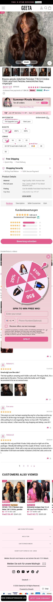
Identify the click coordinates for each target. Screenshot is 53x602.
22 (26, 140)
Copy (44, 103)
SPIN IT (26, 339)
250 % (16, 131)
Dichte (5, 127)
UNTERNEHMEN (26, 544)
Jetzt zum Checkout (40, 598)
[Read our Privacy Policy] (46, 330)
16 (6, 140)
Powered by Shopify (26, 589)
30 (6, 152)
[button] (33, 87)
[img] (6, 369)
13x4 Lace (26, 122)
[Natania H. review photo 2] (20, 390)
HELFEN (25, 536)
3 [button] (27, 466)
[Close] (48, 256)
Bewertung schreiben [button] (26, 241)
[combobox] (10, 320)
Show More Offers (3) (26, 107)
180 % (7, 131)
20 (19, 140)
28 (41, 146)
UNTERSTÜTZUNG (26, 529)
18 (13, 140)
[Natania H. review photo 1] (7, 390)
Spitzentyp (24, 118)
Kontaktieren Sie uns (26, 551)
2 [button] (23, 466)
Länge (5, 136)
